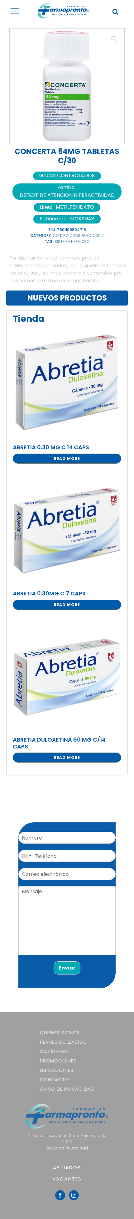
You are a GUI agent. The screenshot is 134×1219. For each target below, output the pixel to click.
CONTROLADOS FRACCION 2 (78, 235)
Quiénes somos (60, 1032)
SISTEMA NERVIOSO (72, 241)
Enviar (67, 967)
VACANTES (67, 1178)
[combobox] (26, 856)
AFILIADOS (67, 1167)
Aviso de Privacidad (67, 1089)
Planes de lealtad (63, 1042)
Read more (67, 458)
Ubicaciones (57, 1070)
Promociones (58, 1060)
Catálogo (54, 1051)
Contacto (54, 1079)
